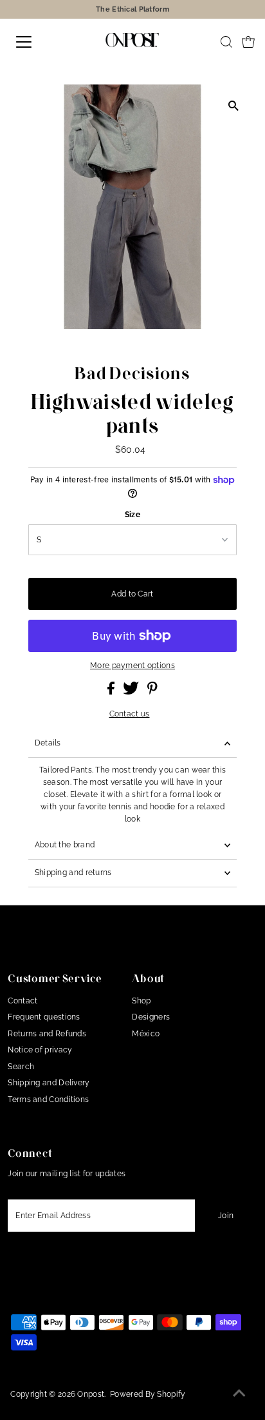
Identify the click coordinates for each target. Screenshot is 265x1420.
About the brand (65, 844)
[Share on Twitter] (132, 691)
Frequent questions (44, 1016)
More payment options (132, 665)
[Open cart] (248, 41)
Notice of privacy (40, 1049)
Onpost (90, 1394)
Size (132, 514)
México (146, 1033)
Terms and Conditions (48, 1099)
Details (48, 742)
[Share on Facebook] (111, 691)
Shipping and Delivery (48, 1082)
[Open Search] (226, 42)
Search (21, 1066)
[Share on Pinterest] (152, 691)
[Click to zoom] (233, 105)
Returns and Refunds (47, 1033)
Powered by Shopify (147, 1394)
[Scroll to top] (239, 1394)
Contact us (129, 714)
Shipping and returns (73, 872)
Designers (151, 1016)
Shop (141, 1000)
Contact (22, 1000)
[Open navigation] (37, 42)
